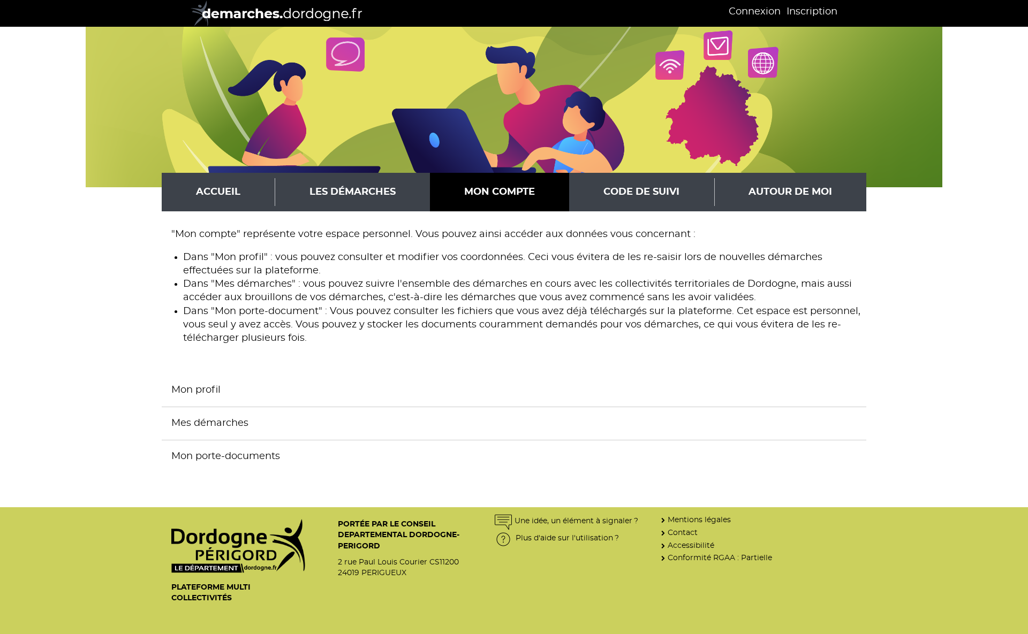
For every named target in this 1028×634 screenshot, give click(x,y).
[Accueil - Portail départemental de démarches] (272, 13)
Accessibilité (691, 545)
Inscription (812, 12)
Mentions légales (699, 520)
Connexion (755, 12)
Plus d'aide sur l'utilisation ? (566, 538)
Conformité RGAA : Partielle (720, 558)
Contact (683, 533)
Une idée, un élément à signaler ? (576, 521)
